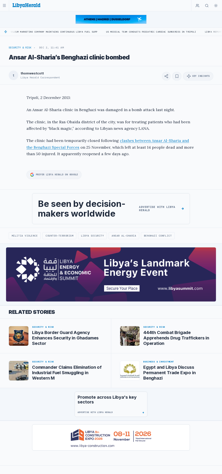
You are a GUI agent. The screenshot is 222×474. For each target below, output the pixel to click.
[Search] (206, 5)
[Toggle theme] (216, 5)
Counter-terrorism (59, 235)
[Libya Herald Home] (26, 5)
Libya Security (92, 235)
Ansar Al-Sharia (124, 235)
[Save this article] (176, 76)
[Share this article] (166, 76)
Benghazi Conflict (158, 235)
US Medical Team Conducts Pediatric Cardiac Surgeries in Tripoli (139, 31)
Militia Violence (25, 235)
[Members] (197, 5)
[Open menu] (4, 5)
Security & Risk (20, 47)
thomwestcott (32, 73)
